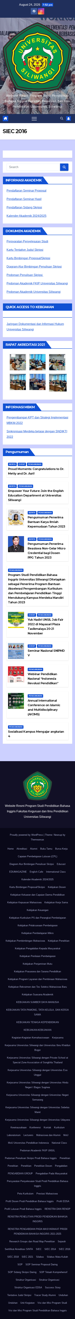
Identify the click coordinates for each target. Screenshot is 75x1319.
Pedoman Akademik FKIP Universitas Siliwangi (37, 283)
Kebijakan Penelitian (58, 940)
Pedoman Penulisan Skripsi (25, 275)
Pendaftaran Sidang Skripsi (24, 207)
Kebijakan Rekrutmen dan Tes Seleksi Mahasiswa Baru (37, 986)
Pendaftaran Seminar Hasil (24, 199)
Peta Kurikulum (25, 1193)
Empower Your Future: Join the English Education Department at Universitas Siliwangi (36, 495)
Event (22, 464)
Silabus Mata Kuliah (57, 1256)
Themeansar (37, 839)
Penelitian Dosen (43, 1165)
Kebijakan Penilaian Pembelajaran (38, 956)
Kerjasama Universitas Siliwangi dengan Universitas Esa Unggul (37, 1072)
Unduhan (63, 1295)
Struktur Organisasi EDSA (28, 1287)
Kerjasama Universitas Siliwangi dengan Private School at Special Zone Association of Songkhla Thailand (37, 1060)
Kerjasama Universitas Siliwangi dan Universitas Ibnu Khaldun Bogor (37, 1047)
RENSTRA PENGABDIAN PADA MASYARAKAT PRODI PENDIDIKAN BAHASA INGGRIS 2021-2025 (37, 1231)
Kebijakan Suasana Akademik (37, 994)
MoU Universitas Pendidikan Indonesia (28, 1142)
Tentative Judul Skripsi (19, 1295)
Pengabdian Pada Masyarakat (51, 1173)
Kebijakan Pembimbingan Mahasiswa (25, 940)
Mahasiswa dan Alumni (48, 1135)
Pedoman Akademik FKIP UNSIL (37, 1150)
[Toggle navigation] (34, 118)
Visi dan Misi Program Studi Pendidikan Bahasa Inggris (37, 1310)
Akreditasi (22, 848)
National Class (59, 1142)
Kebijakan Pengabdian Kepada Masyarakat (37, 948)
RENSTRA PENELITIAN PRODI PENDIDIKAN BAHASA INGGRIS (38, 1219)
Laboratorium (14, 1135)
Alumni (33, 848)
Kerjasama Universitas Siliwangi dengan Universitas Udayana (37, 1119)
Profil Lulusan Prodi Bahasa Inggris (23, 1209)
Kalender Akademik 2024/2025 (26, 215)
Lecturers (28, 1135)
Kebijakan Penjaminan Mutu (37, 963)
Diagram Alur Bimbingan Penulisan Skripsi (34, 266)
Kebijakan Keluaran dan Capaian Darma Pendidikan (37, 894)
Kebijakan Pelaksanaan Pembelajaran (38, 925)
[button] (61, 118)
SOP (20, 1264)
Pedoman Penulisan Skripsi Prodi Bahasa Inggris (31, 1158)
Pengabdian (61, 1165)
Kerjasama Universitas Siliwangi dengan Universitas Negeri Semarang (37, 1097)
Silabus (40, 1256)
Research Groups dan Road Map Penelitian (32, 1241)
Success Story (53, 1287)
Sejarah (62, 1241)
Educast (61, 864)
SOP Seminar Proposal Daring (41, 1264)
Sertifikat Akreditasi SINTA (19, 1249)
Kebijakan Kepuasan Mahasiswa (24, 902)
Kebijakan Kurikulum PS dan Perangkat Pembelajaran (37, 917)
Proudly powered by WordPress (27, 834)
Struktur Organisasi (26, 1279)
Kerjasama (57, 1037)
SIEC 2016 (64, 1249)
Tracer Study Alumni (45, 1295)
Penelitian (65, 1158)
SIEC (39, 1249)
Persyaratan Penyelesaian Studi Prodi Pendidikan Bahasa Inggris (37, 1183)
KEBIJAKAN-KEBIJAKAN (37, 1030)
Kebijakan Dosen (57, 887)
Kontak (47, 1127)
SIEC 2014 (50, 1249)
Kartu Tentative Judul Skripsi (25, 249)
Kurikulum (59, 1127)
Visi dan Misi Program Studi (52, 1302)
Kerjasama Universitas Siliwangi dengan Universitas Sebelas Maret (37, 1110)
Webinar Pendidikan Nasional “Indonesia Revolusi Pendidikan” (43, 678)
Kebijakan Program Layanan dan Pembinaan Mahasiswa (37, 979)
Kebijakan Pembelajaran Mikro (37, 933)
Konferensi (35, 1127)
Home (10, 848)
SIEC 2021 (27, 1256)
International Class (56, 871)
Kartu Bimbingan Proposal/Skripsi (28, 258)
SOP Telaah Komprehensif (53, 1272)
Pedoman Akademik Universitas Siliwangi (34, 291)
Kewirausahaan (19, 1127)
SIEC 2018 (13, 1256)
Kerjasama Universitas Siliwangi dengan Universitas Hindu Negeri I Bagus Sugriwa (37, 1085)
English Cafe (36, 871)
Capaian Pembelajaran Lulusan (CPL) (37, 856)
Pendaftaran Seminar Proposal (26, 190)
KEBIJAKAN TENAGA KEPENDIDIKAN (37, 1022)
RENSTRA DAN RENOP (57, 1209)
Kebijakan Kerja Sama (56, 902)
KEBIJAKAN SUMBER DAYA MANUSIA (37, 1002)
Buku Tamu (46, 848)
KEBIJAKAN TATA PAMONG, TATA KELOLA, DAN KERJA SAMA (37, 1012)
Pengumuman (34, 464)
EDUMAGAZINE (18, 871)
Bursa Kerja (61, 848)
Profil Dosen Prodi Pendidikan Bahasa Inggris (30, 1201)
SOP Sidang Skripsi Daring (22, 1272)
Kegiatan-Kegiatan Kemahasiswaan (30, 1037)
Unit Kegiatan (27, 1302)
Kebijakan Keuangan (37, 910)
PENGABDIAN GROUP (20, 1173)
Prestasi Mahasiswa (47, 1193)
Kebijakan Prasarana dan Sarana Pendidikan (37, 971)
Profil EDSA (63, 1201)
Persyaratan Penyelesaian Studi (27, 241)
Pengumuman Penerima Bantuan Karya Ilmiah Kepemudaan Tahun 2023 (46, 522)
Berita (12, 464)
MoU (65, 1135)
